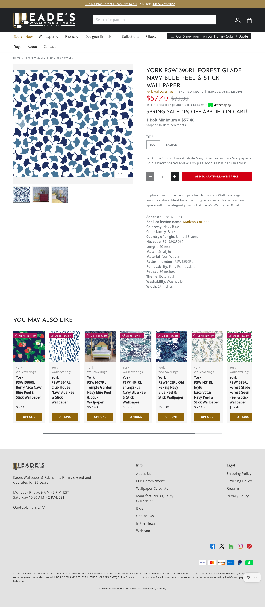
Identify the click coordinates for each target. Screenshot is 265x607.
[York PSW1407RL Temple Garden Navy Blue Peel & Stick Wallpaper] (100, 346)
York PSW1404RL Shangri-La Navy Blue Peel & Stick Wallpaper (134, 390)
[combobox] (154, 19)
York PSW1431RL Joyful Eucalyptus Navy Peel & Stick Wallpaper (206, 390)
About (32, 46)
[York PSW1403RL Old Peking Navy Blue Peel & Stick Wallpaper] (171, 346)
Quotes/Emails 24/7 (29, 507)
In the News (145, 523)
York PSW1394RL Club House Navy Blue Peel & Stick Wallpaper (63, 390)
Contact (49, 46)
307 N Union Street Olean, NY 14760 (111, 4)
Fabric (70, 36)
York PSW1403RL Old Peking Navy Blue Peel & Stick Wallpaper (171, 387)
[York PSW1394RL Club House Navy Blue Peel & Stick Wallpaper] (64, 346)
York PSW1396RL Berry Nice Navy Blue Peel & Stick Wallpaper (29, 387)
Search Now (23, 36)
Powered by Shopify (154, 588)
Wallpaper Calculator (153, 488)
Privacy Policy (238, 496)
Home (16, 58)
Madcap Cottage (196, 221)
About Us (143, 473)
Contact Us (145, 516)
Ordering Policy (239, 481)
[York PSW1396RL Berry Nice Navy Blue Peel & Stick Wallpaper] (29, 346)
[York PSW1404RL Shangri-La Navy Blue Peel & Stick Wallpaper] (135, 346)
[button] (249, 20)
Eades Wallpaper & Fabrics (124, 588)
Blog (139, 508)
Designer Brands (98, 36)
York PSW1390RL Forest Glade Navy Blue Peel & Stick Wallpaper (49, 58)
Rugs (18, 46)
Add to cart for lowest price (216, 176)
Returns (233, 488)
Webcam (143, 530)
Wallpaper (47, 36)
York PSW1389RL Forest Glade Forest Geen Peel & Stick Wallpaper (240, 390)
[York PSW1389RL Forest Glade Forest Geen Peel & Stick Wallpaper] (242, 346)
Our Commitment (150, 481)
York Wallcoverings (160, 91)
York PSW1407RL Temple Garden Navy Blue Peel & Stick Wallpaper (99, 390)
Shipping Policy (239, 473)
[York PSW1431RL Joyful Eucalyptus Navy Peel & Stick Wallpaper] (207, 346)
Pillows (150, 36)
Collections (130, 36)
